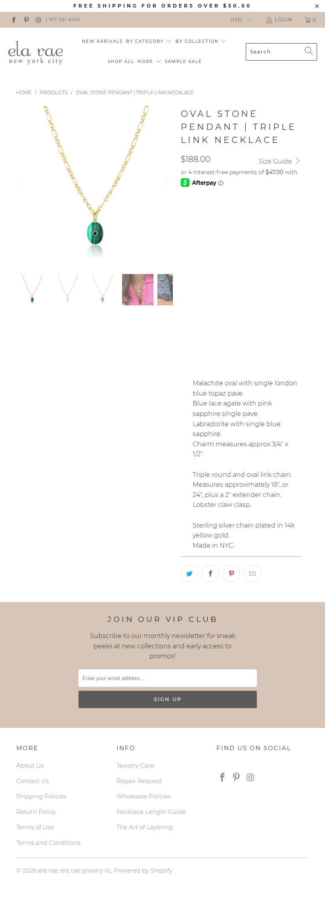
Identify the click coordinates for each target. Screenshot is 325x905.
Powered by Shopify (143, 870)
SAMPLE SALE (183, 61)
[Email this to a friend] (252, 573)
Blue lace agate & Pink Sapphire (236, 268)
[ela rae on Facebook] (13, 20)
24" (209, 322)
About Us (30, 765)
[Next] (165, 184)
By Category (146, 41)
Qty (186, 345)
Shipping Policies (41, 796)
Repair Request (139, 781)
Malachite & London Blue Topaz (235, 248)
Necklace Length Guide (151, 811)
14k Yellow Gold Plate (221, 213)
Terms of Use (35, 827)
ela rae (48, 870)
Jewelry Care (135, 765)
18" (189, 322)
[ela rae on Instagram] (38, 20)
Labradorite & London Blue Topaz (239, 287)
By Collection (198, 41)
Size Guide (276, 161)
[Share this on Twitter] (189, 573)
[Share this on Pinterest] (231, 573)
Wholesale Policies (144, 796)
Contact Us (32, 781)
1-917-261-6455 (63, 19)
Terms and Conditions (48, 842)
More (146, 61)
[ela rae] (35, 51)
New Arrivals (102, 41)
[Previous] (24, 184)
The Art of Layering (144, 827)
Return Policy (36, 811)
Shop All (121, 61)
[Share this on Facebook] (210, 573)
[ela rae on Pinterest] (25, 20)
